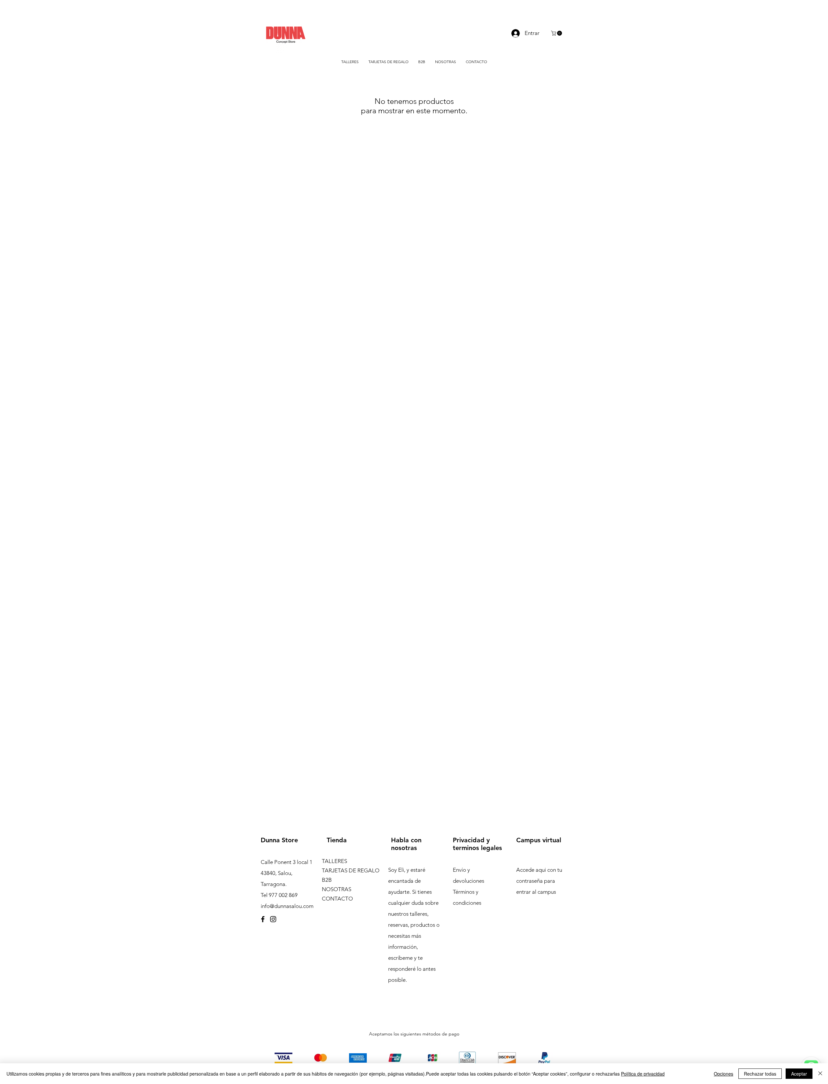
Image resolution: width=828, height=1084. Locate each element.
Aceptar (799, 1073)
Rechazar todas (760, 1073)
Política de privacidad (643, 1073)
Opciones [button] (723, 1073)
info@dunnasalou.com (287, 906)
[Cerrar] (820, 1073)
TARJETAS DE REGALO (350, 870)
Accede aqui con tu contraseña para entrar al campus (539, 881)
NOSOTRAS (336, 889)
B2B (327, 880)
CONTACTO (337, 898)
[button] (557, 33)
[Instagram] (273, 919)
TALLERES (334, 861)
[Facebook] (263, 919)
